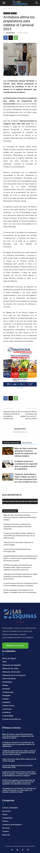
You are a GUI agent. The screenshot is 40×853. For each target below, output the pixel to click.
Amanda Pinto (10, 33)
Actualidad (11, 8)
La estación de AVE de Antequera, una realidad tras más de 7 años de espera (28, 415)
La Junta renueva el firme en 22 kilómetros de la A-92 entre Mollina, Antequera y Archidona (20, 584)
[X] (10, 38)
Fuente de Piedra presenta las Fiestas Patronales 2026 (17, 550)
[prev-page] (3, 487)
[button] (3, 3)
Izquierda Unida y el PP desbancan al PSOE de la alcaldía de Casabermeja (11, 415)
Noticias (14, 13)
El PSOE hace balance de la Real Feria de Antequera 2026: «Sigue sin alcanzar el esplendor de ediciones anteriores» (18, 567)
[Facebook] (5, 38)
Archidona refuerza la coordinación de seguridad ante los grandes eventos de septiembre (17, 526)
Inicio (3, 8)
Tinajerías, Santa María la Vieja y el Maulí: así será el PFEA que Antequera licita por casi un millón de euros (19, 535)
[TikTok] (23, 850)
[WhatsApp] (16, 38)
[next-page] (7, 487)
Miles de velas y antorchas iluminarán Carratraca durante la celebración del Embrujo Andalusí (20, 517)
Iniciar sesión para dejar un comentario (20, 501)
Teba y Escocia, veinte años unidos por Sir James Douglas (18, 544)
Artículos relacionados (12, 443)
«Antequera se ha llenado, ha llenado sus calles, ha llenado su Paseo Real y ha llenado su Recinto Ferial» (20, 576)
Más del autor (27, 443)
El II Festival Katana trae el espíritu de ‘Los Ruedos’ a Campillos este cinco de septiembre (20, 591)
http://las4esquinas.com (20, 432)
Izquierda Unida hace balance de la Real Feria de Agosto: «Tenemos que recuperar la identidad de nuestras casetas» (20, 558)
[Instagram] (17, 850)
